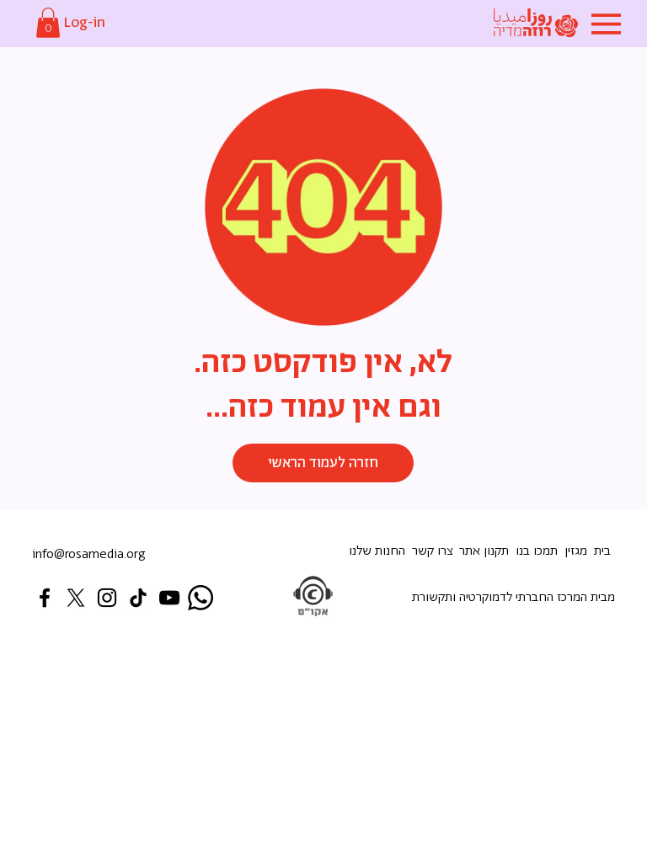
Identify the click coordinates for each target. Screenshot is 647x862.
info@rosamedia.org (89, 554)
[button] (48, 23)
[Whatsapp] (200, 597)
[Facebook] (44, 597)
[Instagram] (107, 597)
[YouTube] (169, 597)
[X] (75, 597)
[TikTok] (138, 597)
